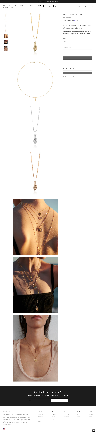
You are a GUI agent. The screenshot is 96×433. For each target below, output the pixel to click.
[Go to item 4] (6, 30)
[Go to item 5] (6, 36)
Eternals (30, 5)
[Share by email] (73, 76)
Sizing (78, 416)
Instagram (41, 416)
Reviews (40, 419)
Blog (78, 414)
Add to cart (78, 58)
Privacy (91, 414)
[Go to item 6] (6, 42)
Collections (12, 5)
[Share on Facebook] (68, 76)
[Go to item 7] (6, 48)
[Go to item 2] (6, 20)
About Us (40, 414)
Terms (90, 416)
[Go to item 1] (6, 15)
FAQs (53, 419)
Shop (4, 5)
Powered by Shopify (87, 429)
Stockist (66, 419)
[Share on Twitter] (69, 76)
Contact (79, 419)
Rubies (12, 7)
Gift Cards (66, 414)
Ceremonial (22, 5)
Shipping (54, 414)
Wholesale (66, 416)
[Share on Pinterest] (71, 76)
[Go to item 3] (6, 25)
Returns (53, 416)
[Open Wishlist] (93, 430)
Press (39, 421)
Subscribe (59, 400)
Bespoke (5, 7)
